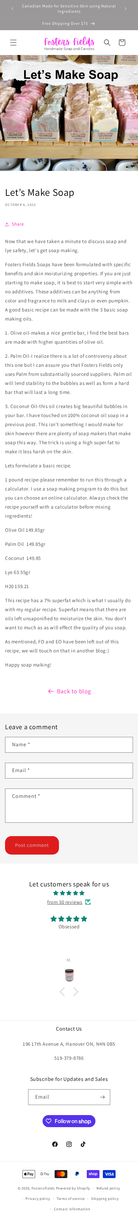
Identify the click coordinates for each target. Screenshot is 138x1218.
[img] (69, 892)
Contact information (72, 1209)
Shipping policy (105, 1198)
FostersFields (43, 1188)
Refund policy (108, 1188)
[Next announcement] (125, 8)
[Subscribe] (102, 1097)
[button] (13, 42)
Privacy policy (37, 1198)
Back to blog (74, 691)
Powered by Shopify (73, 1188)
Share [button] (18, 224)
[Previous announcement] (12, 8)
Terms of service (71, 1198)
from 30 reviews (64, 902)
